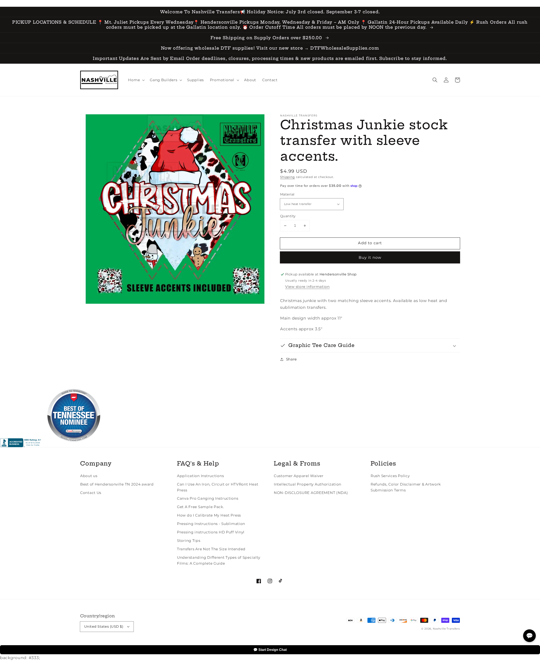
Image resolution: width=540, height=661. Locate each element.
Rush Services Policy (390, 476)
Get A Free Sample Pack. (200, 507)
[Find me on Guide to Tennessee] (73, 445)
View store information (307, 287)
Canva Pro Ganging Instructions (207, 498)
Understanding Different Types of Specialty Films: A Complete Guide (218, 560)
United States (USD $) (103, 627)
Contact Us (90, 493)
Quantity (288, 216)
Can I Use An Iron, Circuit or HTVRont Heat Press (217, 487)
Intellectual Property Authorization (307, 484)
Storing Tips (188, 540)
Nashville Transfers (446, 628)
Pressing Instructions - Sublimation (211, 524)
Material (287, 194)
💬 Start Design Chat (270, 650)
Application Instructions (200, 476)
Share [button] (291, 359)
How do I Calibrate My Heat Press (209, 515)
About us (88, 476)
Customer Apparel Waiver (299, 476)
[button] (435, 80)
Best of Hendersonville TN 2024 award (117, 484)
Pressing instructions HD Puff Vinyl (210, 532)
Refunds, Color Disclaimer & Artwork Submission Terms (406, 487)
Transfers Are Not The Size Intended (211, 549)
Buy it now (370, 257)
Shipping (287, 177)
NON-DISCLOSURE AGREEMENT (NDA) (311, 493)
